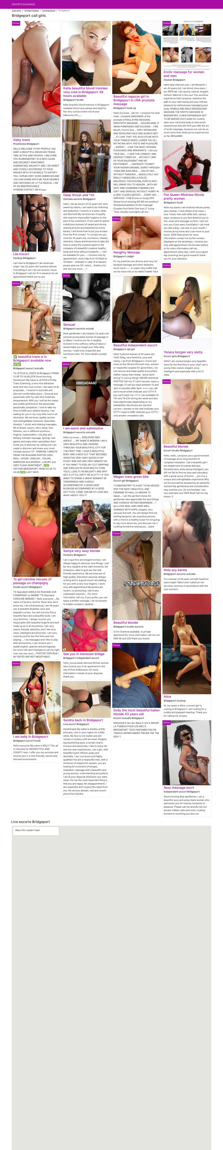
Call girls (16, 10)
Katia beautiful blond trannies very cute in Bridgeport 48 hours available (85, 92)
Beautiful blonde (125, 622)
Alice (167, 696)
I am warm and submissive (83, 428)
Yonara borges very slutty (183, 352)
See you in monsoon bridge (83, 654)
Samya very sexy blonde (81, 551)
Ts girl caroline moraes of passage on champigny (32, 581)
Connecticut (48, 10)
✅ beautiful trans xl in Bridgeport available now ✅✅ (32, 360)
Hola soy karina (175, 570)
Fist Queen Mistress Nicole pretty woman (184, 196)
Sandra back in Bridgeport (83, 720)
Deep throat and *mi (78, 195)
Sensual (69, 324)
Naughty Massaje (126, 252)
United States (31, 10)
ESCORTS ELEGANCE (23, 4)
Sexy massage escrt (179, 787)
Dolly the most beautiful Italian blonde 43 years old (136, 712)
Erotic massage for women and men (184, 74)
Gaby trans (21, 140)
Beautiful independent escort (135, 345)
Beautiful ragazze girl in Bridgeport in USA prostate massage (134, 100)
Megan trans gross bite (131, 477)
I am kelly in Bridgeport (30, 737)
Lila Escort (21, 254)
